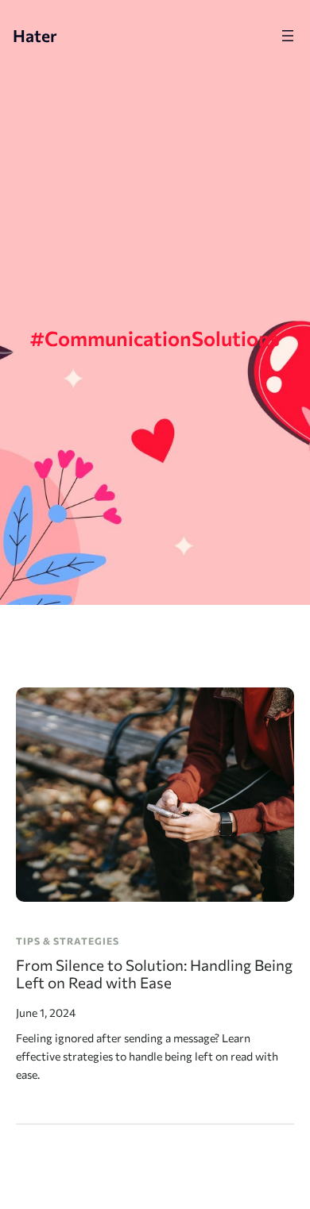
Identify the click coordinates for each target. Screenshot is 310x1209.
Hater (35, 35)
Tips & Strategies (67, 940)
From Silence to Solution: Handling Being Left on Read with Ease (154, 974)
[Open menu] (287, 35)
